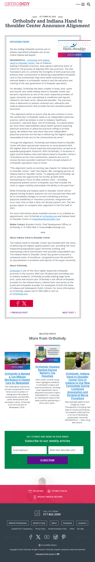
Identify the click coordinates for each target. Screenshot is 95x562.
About (54, 523)
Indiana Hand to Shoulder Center (30, 61)
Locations (82, 523)
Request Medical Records (50, 497)
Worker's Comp (39, 523)
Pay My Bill (38, 491)
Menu (78, 4)
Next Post (68, 312)
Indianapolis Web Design (44, 554)
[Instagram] (55, 537)
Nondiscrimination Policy (57, 529)
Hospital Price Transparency (21, 529)
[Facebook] (30, 537)
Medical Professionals (18, 523)
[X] (38, 537)
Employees (67, 523)
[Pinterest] (64, 537)
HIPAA (72, 529)
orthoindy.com (50, 216)
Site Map (80, 529)
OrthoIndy (32, 60)
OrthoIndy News (19, 41)
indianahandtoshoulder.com (46, 219)
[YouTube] (46, 537)
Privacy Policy (40, 529)
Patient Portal (59, 491)
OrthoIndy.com (20, 293)
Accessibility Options (49, 545)
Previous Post (20, 312)
